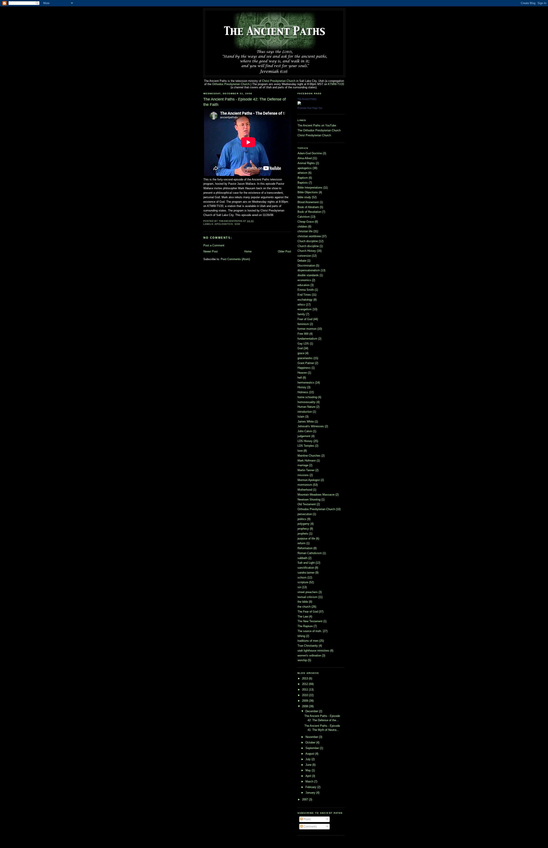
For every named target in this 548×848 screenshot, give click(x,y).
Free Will (303, 333)
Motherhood (305, 489)
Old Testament (307, 504)
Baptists (303, 182)
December (312, 711)
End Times (304, 294)
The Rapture (305, 626)
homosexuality (307, 402)
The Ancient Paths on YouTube (317, 125)
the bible (303, 601)
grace (301, 353)
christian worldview (309, 236)
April (308, 776)
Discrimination (306, 265)
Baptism (303, 177)
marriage (303, 465)
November (312, 737)
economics (304, 280)
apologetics (224, 224)
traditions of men (308, 640)
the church (304, 606)
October (310, 742)
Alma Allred (305, 158)
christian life (305, 231)
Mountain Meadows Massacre (316, 494)
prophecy (303, 528)
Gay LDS (303, 343)
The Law (303, 616)
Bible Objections (308, 192)
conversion (304, 255)
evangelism (305, 309)
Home (248, 251)
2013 (305, 678)
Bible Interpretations (310, 187)
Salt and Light (306, 562)
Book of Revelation (309, 211)
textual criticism (307, 597)
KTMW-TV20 (336, 84)
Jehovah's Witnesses (311, 426)
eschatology (305, 299)
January (310, 792)
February (311, 787)
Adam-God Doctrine (310, 153)
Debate (302, 260)
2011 (305, 689)
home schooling (307, 397)
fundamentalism (307, 338)
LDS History (305, 441)
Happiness (304, 367)
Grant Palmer (306, 363)
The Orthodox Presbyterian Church (319, 130)
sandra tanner (306, 572)
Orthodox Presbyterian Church (231, 84)
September (312, 748)
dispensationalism (309, 270)
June (308, 764)
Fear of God (305, 319)
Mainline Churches (309, 455)
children (302, 226)
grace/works (305, 358)
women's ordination (309, 655)
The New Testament (310, 621)
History (302, 387)
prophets (303, 533)
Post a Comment (213, 245)
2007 (305, 799)
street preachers (308, 592)
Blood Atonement (308, 202)
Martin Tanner (306, 470)
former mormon (307, 328)
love (300, 450)
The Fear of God (308, 611)
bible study (304, 197)
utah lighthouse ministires (313, 650)
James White (306, 421)
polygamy (304, 523)
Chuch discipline (308, 241)
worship (302, 660)
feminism (303, 324)
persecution (305, 514)
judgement (304, 436)
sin (299, 587)
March (309, 781)
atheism (302, 172)
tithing (301, 636)
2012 (305, 684)
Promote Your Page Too (310, 108)
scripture (303, 582)
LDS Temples (306, 445)
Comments (310, 826)
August (310, 753)
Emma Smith (306, 289)
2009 (305, 700)
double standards (308, 275)
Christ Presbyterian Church (278, 80)
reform (301, 543)
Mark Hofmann (307, 460)
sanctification (306, 567)
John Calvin (305, 431)
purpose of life (306, 538)
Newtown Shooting (309, 499)
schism (302, 577)
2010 (305, 695)
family (301, 314)
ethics (301, 304)
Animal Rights (306, 163)
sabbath (302, 558)
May (308, 770)
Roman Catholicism (310, 553)
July (308, 759)
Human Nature (306, 406)
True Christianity (308, 645)
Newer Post (210, 251)
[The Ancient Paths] (299, 103)
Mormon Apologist (309, 480)
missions (303, 475)
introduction (305, 411)
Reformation (305, 548)
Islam (301, 416)
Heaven (302, 372)
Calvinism (304, 216)
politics (302, 519)
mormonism (305, 484)
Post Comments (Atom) (235, 259)
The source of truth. (310, 631)
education (304, 285)
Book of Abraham (308, 207)
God (237, 224)
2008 (305, 706)
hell (300, 377)
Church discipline (308, 246)
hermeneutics (306, 382)
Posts (307, 819)
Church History (307, 250)
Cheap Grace (306, 221)
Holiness (303, 392)
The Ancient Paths (307, 99)
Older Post (284, 251)
